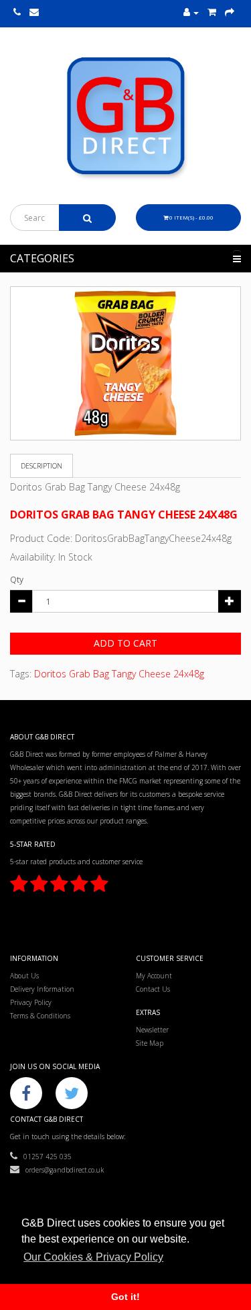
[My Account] (191, 12)
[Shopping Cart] (211, 12)
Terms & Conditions (40, 1015)
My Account (154, 975)
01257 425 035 (44, 1156)
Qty (16, 579)
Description (41, 465)
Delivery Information (42, 989)
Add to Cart (125, 643)
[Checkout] (229, 12)
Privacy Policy (31, 1002)
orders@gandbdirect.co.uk (61, 1170)
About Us (24, 975)
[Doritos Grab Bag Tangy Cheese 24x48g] (125, 363)
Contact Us (153, 989)
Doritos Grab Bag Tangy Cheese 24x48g (119, 673)
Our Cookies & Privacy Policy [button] (93, 1257)
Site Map (149, 1043)
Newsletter (152, 1029)
